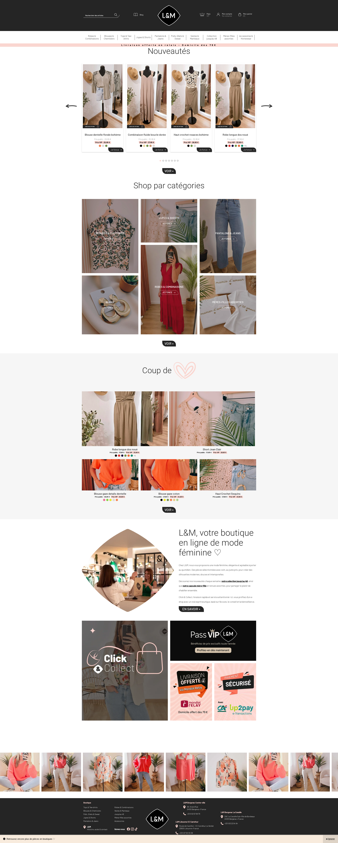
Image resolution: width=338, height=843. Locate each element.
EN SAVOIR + (191, 609)
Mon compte (227, 15)
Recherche (116, 15)
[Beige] (144, 146)
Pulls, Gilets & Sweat (177, 37)
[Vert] (107, 500)
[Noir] (141, 146)
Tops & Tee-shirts (126, 37)
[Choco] (153, 146)
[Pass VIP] (213, 641)
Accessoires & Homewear (246, 37)
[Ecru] (174, 500)
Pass (208, 15)
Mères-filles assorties (229, 37)
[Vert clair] (177, 500)
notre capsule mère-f (193, 585)
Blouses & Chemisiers (109, 37)
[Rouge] (229, 146)
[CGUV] (235, 692)
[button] (160, 161)
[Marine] (232, 146)
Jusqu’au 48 (119, 814)
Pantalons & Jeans (160, 37)
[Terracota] (239, 146)
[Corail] (100, 146)
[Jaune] (110, 500)
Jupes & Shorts (143, 37)
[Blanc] (103, 146)
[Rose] (104, 500)
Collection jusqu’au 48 (211, 37)
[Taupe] (150, 146)
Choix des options (90, 126)
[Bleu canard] (242, 146)
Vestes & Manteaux (194, 37)
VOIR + (169, 171)
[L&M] (125, 671)
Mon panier (247, 15)
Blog (141, 15)
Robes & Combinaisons (92, 37)
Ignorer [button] (331, 839)
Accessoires (119, 821)
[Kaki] (106, 146)
